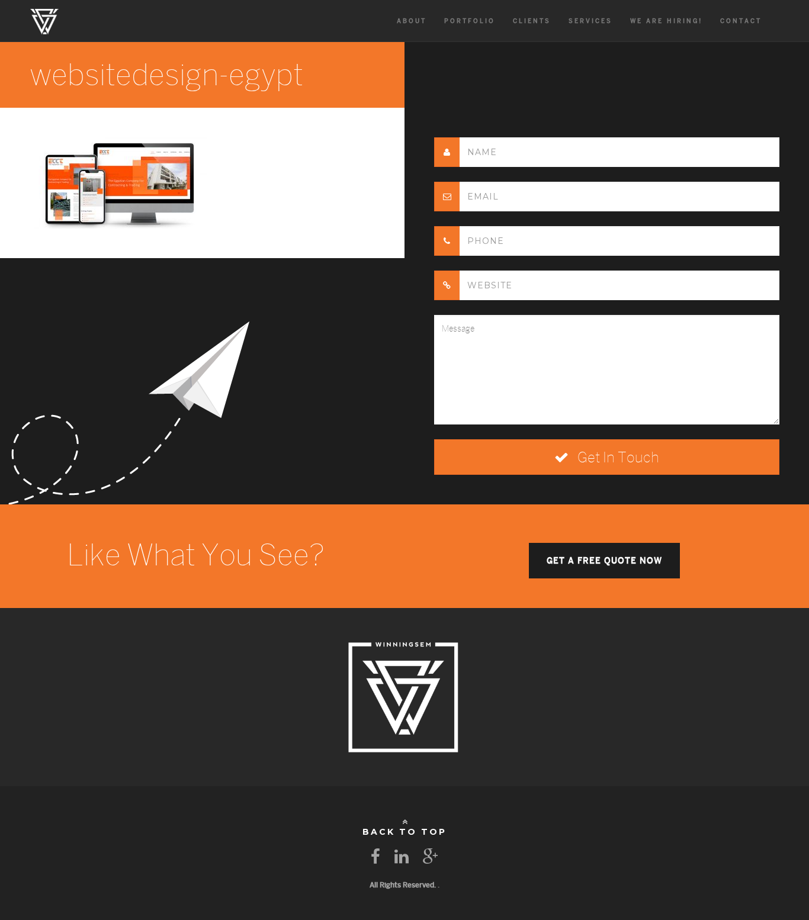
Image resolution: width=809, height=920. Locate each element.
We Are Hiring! (666, 20)
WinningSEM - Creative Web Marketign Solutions (44, 21)
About (411, 20)
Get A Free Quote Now (604, 560)
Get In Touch (616, 457)
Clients (532, 20)
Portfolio (469, 20)
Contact (741, 20)
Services (590, 20)
